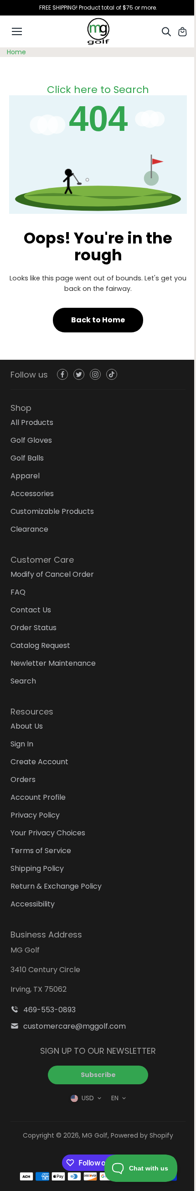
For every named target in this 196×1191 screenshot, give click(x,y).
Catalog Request (40, 645)
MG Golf (95, 1135)
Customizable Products (52, 511)
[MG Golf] (98, 31)
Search (23, 681)
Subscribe (98, 1074)
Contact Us (30, 610)
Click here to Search (98, 90)
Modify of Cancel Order (52, 574)
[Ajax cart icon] (182, 31)
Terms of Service (40, 850)
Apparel (25, 476)
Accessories (32, 493)
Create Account (39, 761)
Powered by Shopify (142, 1135)
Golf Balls (27, 458)
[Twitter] (78, 374)
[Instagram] (95, 374)
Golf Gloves (31, 440)
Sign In (21, 744)
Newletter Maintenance (53, 663)
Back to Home (98, 320)
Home (16, 52)
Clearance (29, 529)
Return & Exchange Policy (56, 886)
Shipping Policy (37, 868)
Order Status (33, 627)
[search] (166, 31)
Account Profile (38, 797)
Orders (23, 779)
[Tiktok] (111, 374)
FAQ (18, 592)
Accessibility (32, 904)
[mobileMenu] (17, 31)
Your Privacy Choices (47, 833)
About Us (26, 726)
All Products (31, 422)
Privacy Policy (35, 815)
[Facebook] (62, 374)
